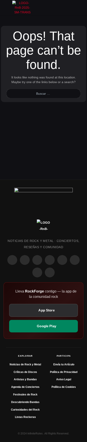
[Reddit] (62, 260)
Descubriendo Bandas (25, 402)
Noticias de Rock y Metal (25, 364)
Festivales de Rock (25, 394)
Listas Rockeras (25, 417)
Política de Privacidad (63, 372)
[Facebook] (12, 260)
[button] (7, 7)
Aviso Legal (63, 379)
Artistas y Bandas (25, 379)
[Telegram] (50, 272)
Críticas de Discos (25, 372)
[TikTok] (50, 260)
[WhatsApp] (37, 260)
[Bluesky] (37, 272)
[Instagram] (25, 260)
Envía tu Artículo (63, 364)
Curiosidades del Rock (25, 409)
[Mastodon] (75, 260)
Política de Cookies (64, 387)
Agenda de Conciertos (25, 387)
